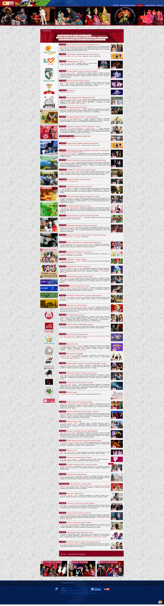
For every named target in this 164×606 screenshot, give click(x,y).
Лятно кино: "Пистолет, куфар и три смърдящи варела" (84, 542)
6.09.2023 (62, 295)
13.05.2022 (63, 440)
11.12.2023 (62, 276)
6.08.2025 (62, 116)
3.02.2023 (62, 353)
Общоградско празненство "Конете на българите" (81, 225)
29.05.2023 (63, 314)
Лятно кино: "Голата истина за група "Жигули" (81, 503)
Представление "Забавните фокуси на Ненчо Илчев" (82, 54)
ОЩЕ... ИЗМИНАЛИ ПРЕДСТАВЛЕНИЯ (74, 554)
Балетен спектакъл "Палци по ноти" (77, 334)
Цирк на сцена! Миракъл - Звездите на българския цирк (83, 242)
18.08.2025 (63, 107)
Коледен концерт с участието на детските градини (81, 71)
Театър (75, 35)
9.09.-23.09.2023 (64, 285)
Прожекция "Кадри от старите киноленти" (79, 186)
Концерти (60, 37)
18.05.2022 (63, 430)
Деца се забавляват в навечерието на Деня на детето (82, 44)
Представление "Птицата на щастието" (78, 266)
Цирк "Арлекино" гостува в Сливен (80, 484)
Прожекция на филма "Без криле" (76, 107)
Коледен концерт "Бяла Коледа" (76, 474)
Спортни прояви (76, 37)
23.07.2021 (63, 522)
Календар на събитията (84, 39)
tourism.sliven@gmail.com (73, 590)
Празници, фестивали (65, 35)
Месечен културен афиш (67, 39)
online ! (111, 464)
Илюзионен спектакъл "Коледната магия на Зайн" (81, 373)
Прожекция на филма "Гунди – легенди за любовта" (82, 117)
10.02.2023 (63, 343)
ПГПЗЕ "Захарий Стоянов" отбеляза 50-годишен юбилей (83, 440)
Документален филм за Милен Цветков (79, 179)
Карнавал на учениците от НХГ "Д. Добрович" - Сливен (83, 126)
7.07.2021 (62, 541)
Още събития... (102, 37)
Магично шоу (71, 90)
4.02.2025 (62, 186)
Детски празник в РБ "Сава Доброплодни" (79, 402)
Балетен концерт (71, 392)
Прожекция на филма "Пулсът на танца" (78, 206)
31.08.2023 (63, 305)
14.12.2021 (63, 464)
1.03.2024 (62, 259)
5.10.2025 (62, 97)
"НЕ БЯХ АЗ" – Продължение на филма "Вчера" (81, 169)
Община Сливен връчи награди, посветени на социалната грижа (86, 160)
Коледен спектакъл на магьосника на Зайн (79, 276)
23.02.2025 (63, 179)
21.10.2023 (63, 196)
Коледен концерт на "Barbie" (75, 61)
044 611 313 (67, 588)
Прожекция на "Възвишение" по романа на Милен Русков (84, 295)
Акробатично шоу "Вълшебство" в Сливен (80, 382)
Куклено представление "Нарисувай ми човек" (81, 97)
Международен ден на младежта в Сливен (79, 532)
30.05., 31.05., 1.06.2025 (66, 136)
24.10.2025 (63, 61)
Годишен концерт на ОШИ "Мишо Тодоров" (79, 324)
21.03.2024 (63, 234)
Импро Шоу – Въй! (72, 344)
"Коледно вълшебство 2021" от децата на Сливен (81, 464)
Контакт (84, 588)
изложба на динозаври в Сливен (79, 286)
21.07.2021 (63, 512)
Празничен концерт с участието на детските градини (82, 215)
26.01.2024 (63, 266)
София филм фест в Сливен (75, 315)
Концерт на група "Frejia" (74, 421)
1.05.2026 (62, 44)
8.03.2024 (62, 251)
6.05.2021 (62, 457)
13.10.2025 (63, 90)
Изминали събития (99, 39)
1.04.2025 (62, 150)
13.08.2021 (63, 532)
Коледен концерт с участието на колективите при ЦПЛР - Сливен (86, 363)
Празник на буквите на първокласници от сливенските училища (86, 235)
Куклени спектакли (85, 35)
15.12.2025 (63, 71)
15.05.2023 (63, 324)
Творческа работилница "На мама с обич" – (79, 252)
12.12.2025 (63, 80)
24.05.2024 (63, 215)
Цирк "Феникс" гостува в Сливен (76, 305)
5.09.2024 (62, 205)
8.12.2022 (62, 363)
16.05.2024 (63, 126)
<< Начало (84, 590)
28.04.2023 (63, 334)
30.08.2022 (63, 382)
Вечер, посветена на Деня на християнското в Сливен (83, 196)
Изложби (66, 37)
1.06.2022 (62, 401)
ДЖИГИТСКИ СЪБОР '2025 (83, 136)
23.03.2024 (63, 225)
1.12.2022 (62, 372)
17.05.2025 (63, 143)
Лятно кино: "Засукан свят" (75, 493)
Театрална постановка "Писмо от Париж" (79, 457)
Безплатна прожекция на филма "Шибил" (79, 522)
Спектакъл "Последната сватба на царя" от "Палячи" (82, 411)
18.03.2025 (63, 160)
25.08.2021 (63, 493)
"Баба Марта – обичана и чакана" (76, 259)
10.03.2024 (63, 242)
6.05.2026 (62, 54)
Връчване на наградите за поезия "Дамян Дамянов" (82, 431)
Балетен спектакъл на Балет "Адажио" (78, 80)
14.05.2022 (63, 411)
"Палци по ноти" (71, 450)
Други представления (99, 35)
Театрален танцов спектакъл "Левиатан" (78, 513)
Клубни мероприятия (89, 37)
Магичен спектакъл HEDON (74, 353)
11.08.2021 (62, 503)
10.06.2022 (63, 392)
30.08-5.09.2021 (64, 483)
